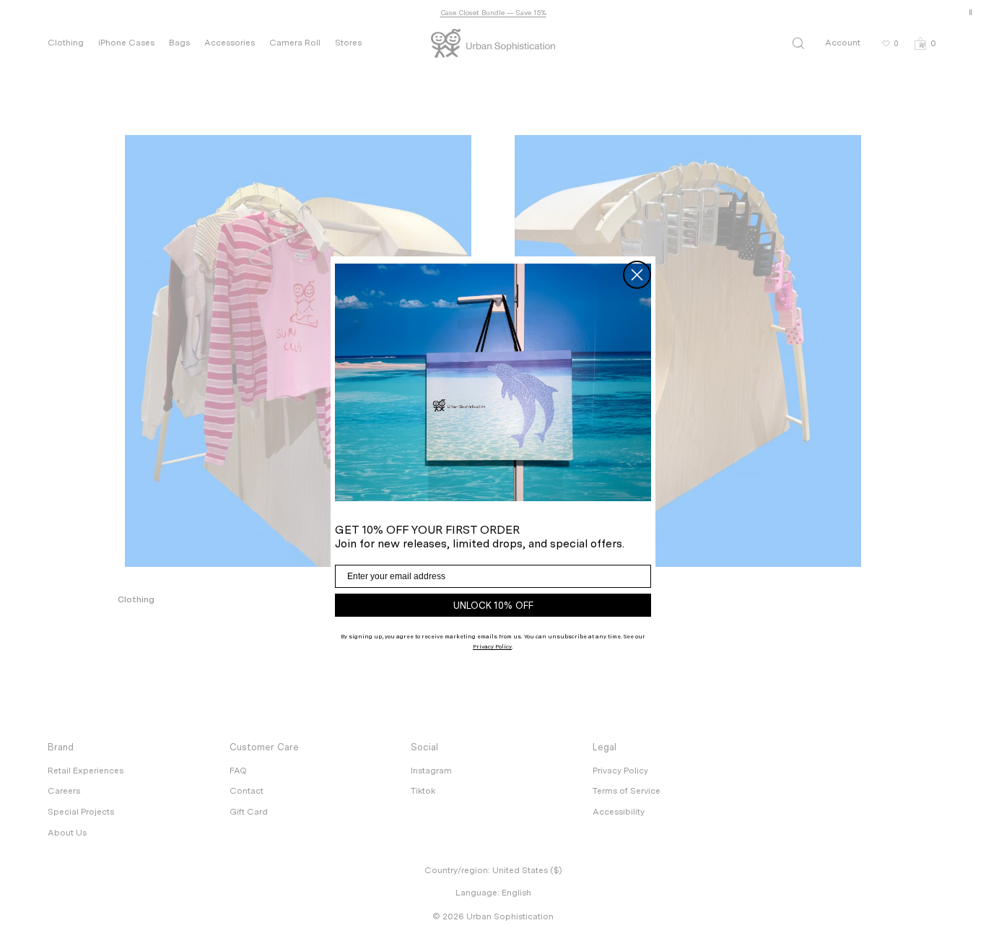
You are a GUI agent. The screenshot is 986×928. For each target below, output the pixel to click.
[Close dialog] (637, 274)
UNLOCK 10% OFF (493, 605)
